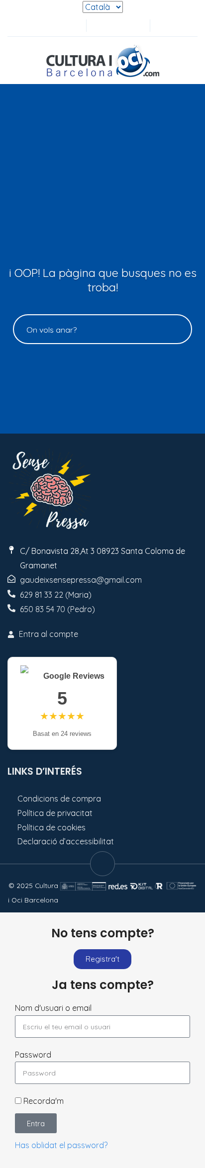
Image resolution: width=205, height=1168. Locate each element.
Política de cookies (51, 827)
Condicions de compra (59, 799)
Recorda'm (42, 1101)
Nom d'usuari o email (53, 1008)
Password (33, 1055)
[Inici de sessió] (116, 25)
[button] (163, 25)
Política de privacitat (55, 813)
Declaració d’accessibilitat (65, 841)
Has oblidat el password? (61, 1145)
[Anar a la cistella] (133, 25)
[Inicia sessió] (100, 25)
